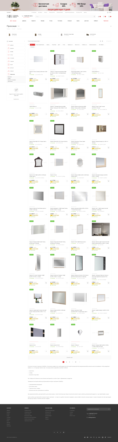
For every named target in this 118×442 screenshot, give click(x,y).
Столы (8, 415)
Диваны (8, 410)
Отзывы (71, 412)
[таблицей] (111, 41)
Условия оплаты (28, 410)
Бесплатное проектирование (30, 417)
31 (75, 362)
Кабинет (8, 424)
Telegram (57, 432)
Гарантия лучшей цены (49, 410)
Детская (8, 422)
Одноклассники (60, 432)
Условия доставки (28, 412)
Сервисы (27, 408)
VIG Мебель (72, 408)
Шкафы (8, 413)
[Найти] (94, 16)
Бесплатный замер (28, 415)
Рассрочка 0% (48, 413)
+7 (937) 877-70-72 (28, 16)
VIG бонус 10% (48, 412)
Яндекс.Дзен (63, 432)
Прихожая (9, 425)
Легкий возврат (48, 415)
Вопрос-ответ (72, 415)
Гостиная (8, 417)
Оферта (46, 417)
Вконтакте (54, 432)
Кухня (8, 420)
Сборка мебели (28, 413)
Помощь (47, 419)
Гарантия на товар (28, 420)
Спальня (8, 419)
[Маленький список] (100, 41)
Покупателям (48, 408)
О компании (72, 410)
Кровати (8, 412)
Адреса (71, 413)
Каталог (9, 408)
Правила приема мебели (29, 419)
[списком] (109, 41)
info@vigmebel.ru (92, 417)
